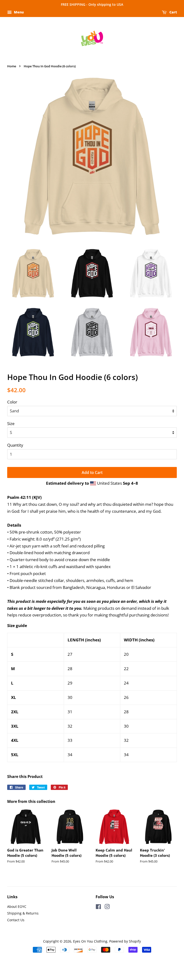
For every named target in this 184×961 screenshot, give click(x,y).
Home (11, 66)
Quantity (15, 445)
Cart (172, 12)
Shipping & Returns (23, 913)
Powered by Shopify (125, 941)
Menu (18, 12)
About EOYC (16, 906)
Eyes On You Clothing (90, 941)
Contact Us (15, 920)
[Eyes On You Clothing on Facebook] (98, 907)
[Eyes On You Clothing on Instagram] (107, 907)
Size (11, 423)
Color (12, 402)
